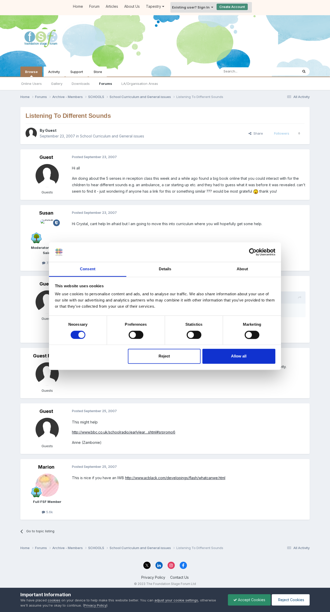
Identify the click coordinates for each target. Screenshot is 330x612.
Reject (164, 356)
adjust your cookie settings (176, 600)
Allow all (238, 356)
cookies (54, 600)
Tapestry (154, 6)
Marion (46, 467)
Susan (46, 213)
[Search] (304, 71)
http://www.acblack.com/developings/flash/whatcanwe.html (175, 478)
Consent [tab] (87, 269)
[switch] (136, 335)
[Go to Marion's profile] (47, 485)
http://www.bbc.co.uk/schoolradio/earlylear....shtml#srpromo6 (123, 432)
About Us (132, 6)
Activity (54, 72)
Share (257, 133)
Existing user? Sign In (191, 7)
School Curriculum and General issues (112, 136)
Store (98, 72)
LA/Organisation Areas (139, 83)
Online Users (31, 83)
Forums (105, 83)
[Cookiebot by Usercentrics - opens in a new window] (252, 252)
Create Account (232, 7)
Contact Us (179, 577)
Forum (94, 6)
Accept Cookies (251, 600)
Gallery (56, 83)
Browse (31, 72)
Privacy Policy (153, 577)
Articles (112, 6)
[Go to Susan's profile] (47, 231)
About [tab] (242, 269)
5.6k (49, 512)
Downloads (81, 83)
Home (78, 6)
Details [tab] (165, 269)
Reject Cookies (290, 600)
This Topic (283, 71)
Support (76, 72)
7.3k (49, 263)
